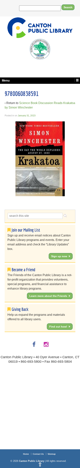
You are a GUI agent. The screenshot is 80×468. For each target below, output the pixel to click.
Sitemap (52, 454)
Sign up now (59, 256)
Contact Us (38, 454)
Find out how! (58, 326)
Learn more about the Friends (48, 295)
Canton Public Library (31, 461)
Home (26, 454)
